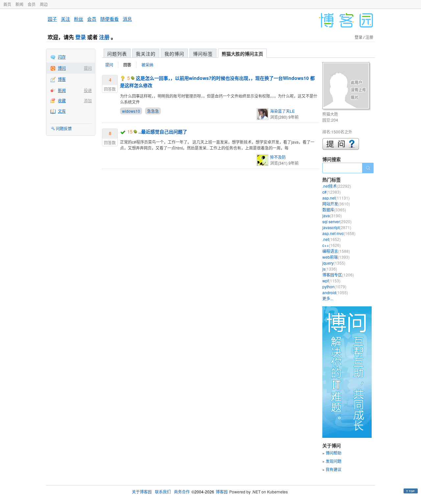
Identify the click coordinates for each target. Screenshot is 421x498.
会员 (32, 4)
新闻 (19, 4)
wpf (331, 280)
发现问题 (333, 461)
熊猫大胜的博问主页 (242, 53)
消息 (127, 18)
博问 (62, 68)
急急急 (153, 111)
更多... (327, 298)
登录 (80, 37)
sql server (337, 221)
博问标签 (203, 53)
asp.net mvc (339, 233)
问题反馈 (64, 128)
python (334, 286)
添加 (88, 100)
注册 (104, 37)
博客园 (222, 491)
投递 (88, 90)
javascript (336, 227)
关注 (65, 18)
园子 (52, 18)
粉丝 (78, 18)
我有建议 (333, 469)
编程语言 (336, 251)
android (335, 292)
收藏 (62, 100)
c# (331, 192)
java (332, 215)
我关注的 (146, 53)
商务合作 (182, 491)
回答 (127, 65)
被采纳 (147, 64)
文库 (62, 111)
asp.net (336, 198)
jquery (333, 263)
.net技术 (336, 186)
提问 (88, 68)
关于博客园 (142, 491)
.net (331, 239)
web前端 (336, 257)
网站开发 (336, 203)
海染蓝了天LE (282, 111)
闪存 (62, 56)
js (329, 269)
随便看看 (109, 18)
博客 (62, 79)
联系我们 (163, 491)
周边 (44, 4)
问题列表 (117, 53)
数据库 (334, 209)
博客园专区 (338, 274)
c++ (331, 245)
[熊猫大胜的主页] (346, 86)
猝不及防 (278, 157)
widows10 (131, 111)
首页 (7, 4)
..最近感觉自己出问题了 (162, 131)
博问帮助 (333, 453)
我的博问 (174, 53)
